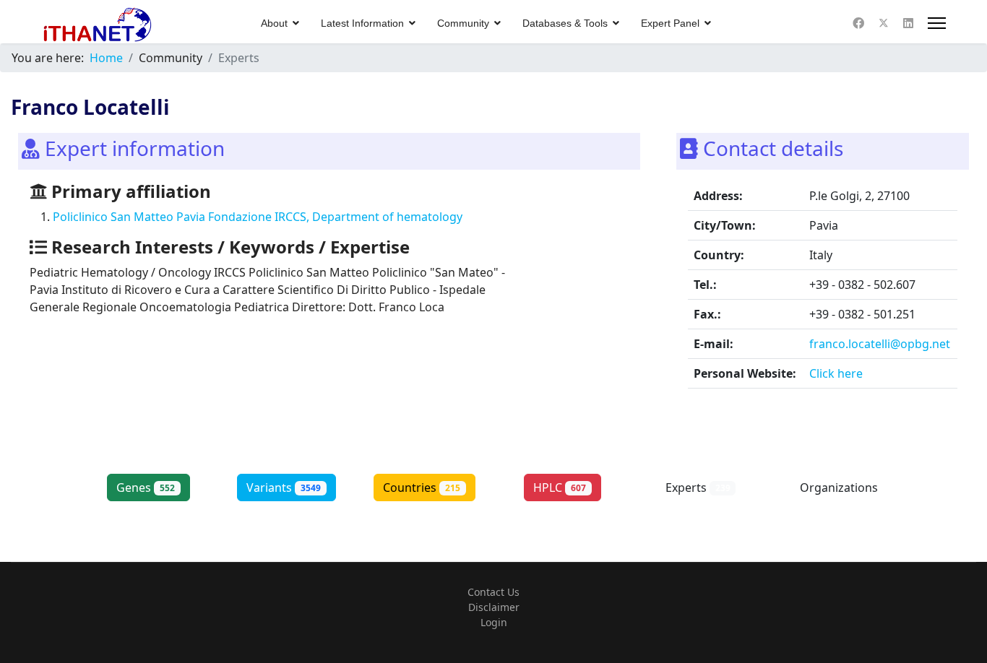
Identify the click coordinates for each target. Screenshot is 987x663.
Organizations (839, 495)
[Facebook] (858, 23)
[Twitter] (884, 23)
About (274, 23)
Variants (283, 487)
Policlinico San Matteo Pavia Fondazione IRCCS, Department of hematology (257, 217)
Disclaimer (494, 607)
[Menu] (937, 23)
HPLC (559, 487)
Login (493, 622)
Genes (145, 487)
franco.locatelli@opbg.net (879, 344)
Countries (421, 487)
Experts (697, 487)
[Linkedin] (908, 23)
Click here (836, 373)
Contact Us (493, 592)
